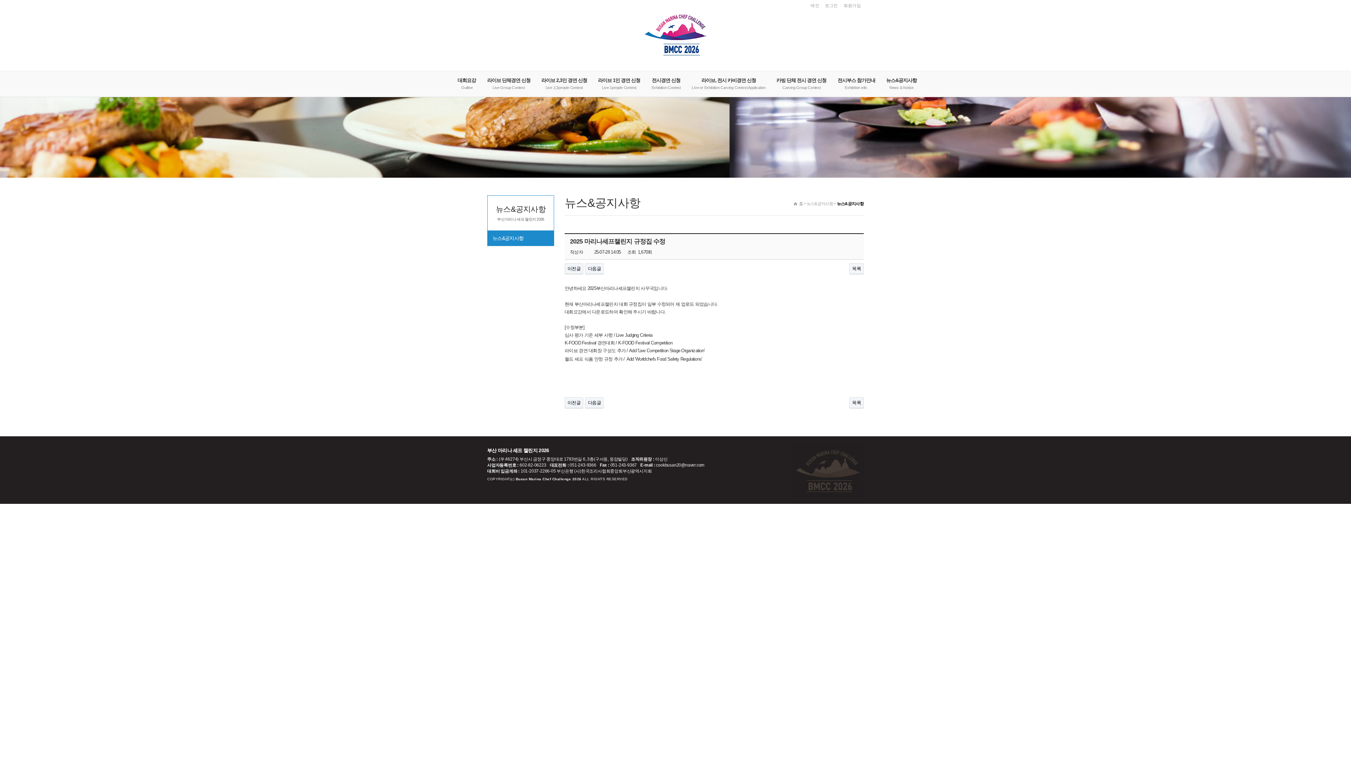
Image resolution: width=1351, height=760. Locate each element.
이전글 (574, 268)
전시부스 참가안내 (856, 83)
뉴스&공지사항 (901, 83)
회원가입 (852, 5)
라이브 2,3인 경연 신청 (564, 83)
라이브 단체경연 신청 (509, 83)
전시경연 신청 (666, 83)
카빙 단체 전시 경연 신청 (801, 83)
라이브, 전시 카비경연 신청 (729, 83)
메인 (815, 5)
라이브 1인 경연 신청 (619, 83)
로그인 (831, 5)
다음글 (594, 268)
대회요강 (467, 83)
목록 (856, 268)
